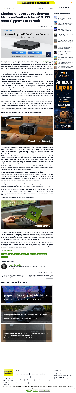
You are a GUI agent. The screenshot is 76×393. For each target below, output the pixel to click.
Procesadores (41, 377)
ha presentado (44, 61)
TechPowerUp (8, 251)
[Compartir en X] (46, 26)
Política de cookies (44, 390)
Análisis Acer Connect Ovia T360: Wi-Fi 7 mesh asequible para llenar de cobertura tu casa (65, 68)
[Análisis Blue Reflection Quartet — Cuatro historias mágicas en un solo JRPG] (55, 18)
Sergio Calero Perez (16, 265)
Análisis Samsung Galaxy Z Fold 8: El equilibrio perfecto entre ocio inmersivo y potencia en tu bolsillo (66, 41)
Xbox (26, 383)
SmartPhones (20, 380)
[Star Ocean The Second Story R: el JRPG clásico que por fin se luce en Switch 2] (55, 53)
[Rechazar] (74, 389)
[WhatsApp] (70, 7)
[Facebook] (59, 7)
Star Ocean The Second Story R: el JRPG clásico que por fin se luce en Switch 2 (65, 53)
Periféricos (33, 254)
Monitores (17, 254)
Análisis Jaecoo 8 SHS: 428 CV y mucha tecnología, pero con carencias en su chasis (65, 36)
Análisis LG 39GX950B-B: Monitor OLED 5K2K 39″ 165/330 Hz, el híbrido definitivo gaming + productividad (65, 29)
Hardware (4, 254)
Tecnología (5, 257)
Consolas (19, 374)
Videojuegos (20, 383)
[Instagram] (63, 7)
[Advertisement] (36, 356)
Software (28, 380)
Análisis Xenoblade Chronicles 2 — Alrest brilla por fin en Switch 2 (66, 24)
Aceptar (29, 390)
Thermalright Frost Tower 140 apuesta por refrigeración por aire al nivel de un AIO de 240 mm (40, 277)
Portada (26, 377)
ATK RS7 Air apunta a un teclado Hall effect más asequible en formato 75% (12, 276)
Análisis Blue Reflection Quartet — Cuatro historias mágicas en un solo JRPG (65, 18)
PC (27, 254)
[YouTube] (66, 7)
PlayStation (19, 377)
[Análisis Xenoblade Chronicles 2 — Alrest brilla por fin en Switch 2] (55, 24)
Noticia (23, 254)
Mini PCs (11, 254)
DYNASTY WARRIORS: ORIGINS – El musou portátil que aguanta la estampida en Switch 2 (65, 47)
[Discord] (68, 7)
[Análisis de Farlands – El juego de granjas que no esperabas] (55, 58)
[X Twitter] (61, 7)
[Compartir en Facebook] (49, 26)
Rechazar (35, 390)
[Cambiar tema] (72, 2)
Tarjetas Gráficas (42, 254)
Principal (33, 377)
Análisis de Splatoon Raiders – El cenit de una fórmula (65, 63)
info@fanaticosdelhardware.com (63, 374)
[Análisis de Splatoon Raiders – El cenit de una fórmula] (55, 63)
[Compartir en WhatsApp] (51, 26)
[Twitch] (72, 7)
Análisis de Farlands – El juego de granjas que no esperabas (65, 58)
